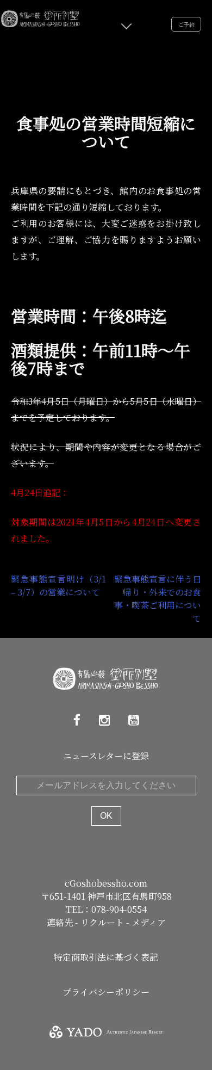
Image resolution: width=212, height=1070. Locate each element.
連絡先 (61, 922)
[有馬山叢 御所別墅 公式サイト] (41, 17)
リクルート (103, 922)
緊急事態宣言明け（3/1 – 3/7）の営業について (58, 585)
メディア (149, 922)
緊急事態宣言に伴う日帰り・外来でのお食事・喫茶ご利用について (157, 598)
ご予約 (186, 24)
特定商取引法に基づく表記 (106, 957)
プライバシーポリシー (106, 992)
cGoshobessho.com (106, 883)
